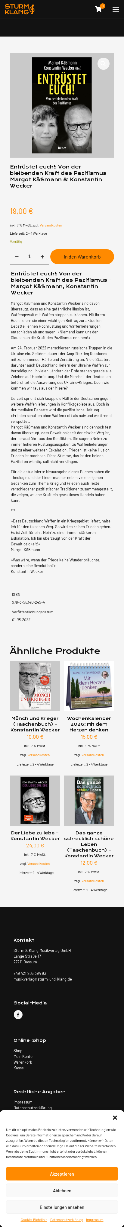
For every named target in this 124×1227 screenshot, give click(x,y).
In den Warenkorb (82, 256)
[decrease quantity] (16, 256)
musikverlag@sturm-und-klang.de (43, 979)
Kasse (19, 1067)
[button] (115, 1118)
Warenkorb (23, 1062)
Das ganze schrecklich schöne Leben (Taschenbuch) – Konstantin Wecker (89, 844)
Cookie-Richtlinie (34, 1219)
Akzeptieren (62, 1174)
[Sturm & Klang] (20, 9)
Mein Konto (23, 1056)
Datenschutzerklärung (66, 1219)
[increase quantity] (42, 256)
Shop (18, 1050)
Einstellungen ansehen (62, 1207)
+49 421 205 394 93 (30, 973)
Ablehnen (62, 1190)
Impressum (95, 1219)
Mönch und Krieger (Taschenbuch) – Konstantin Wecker (35, 724)
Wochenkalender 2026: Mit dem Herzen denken (89, 724)
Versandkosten (51, 225)
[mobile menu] (116, 9)
